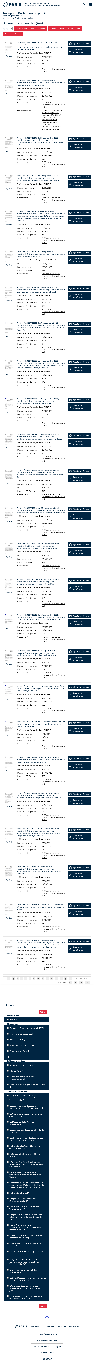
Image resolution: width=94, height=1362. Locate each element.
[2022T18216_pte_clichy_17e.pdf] (9, 328)
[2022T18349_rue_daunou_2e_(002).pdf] (9, 726)
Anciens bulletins (47, 1340)
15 (61, 979)
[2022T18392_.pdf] (9, 798)
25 (70, 982)
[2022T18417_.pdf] (9, 945)
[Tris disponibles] (11, 28)
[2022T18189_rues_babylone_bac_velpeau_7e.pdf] (9, 47)
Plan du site (47, 1353)
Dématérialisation (47, 1334)
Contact (47, 1359)
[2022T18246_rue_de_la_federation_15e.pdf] (9, 513)
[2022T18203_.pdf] (9, 180)
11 (42, 979)
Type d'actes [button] (13, 1015)
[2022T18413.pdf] (9, 909)
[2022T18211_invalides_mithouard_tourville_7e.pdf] (9, 216)
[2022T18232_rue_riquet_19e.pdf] (9, 403)
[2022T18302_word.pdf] (9, 548)
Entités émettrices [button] (16, 1061)
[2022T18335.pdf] (9, 691)
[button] (9, 1057)
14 (56, 979)
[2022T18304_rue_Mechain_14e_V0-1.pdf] (9, 584)
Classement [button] (12, 1024)
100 (80, 982)
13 (52, 979)
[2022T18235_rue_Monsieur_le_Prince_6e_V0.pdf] (9, 439)
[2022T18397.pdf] (9, 833)
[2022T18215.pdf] (9, 292)
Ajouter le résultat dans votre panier (30, 28)
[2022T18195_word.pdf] (9, 142)
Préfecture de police (24, 18)
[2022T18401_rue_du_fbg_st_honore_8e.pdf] (9, 871)
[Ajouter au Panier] (70, 43)
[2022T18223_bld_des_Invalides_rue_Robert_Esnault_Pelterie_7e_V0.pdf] (9, 365)
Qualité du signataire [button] (17, 1091)
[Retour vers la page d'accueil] (12, 4)
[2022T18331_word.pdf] (9, 655)
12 (47, 979)
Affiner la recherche (13, 34)
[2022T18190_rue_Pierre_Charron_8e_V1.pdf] (9, 85)
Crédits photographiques (47, 1346)
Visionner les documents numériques (64, 28)
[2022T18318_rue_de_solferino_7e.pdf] (9, 619)
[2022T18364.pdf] (9, 762)
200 (87, 982)
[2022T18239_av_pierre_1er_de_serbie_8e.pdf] (9, 475)
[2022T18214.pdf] (9, 256)
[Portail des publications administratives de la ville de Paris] (22, 1326)
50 (75, 982)
